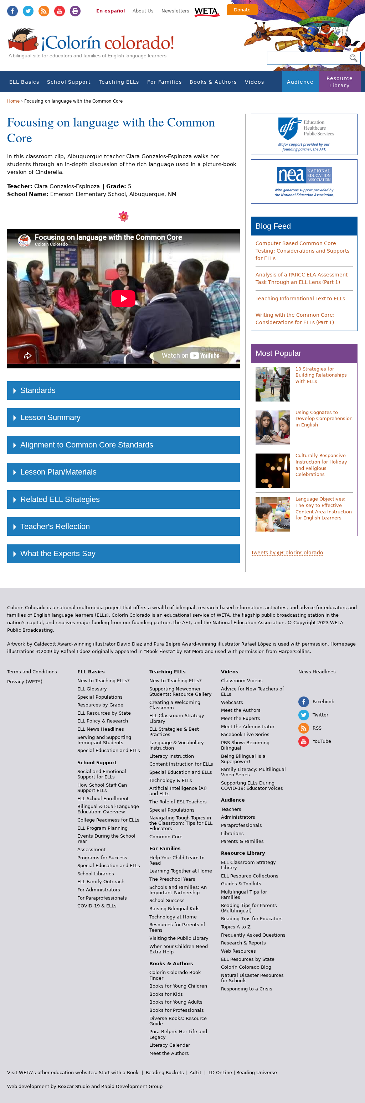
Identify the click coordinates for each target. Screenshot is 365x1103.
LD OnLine (220, 1072)
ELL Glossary (92, 689)
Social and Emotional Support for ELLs (101, 774)
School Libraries (95, 873)
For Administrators (98, 889)
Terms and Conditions (32, 671)
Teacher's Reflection (55, 526)
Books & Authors (213, 82)
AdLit (195, 1072)
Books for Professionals (176, 1010)
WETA (207, 11)
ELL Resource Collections (249, 876)
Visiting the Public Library (179, 938)
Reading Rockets (165, 1072)
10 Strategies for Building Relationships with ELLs (321, 375)
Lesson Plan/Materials (58, 471)
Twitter (28, 11)
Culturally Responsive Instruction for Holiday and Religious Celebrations (321, 465)
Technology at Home (173, 917)
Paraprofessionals (241, 825)
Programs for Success (102, 857)
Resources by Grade (100, 705)
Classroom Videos (242, 680)
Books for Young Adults (175, 1002)
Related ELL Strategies (60, 499)
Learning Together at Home (180, 871)
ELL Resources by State (104, 713)
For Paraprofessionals (102, 898)
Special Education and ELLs (108, 750)
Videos (254, 82)
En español (110, 11)
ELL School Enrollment (103, 798)
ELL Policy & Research (102, 721)
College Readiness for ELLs (108, 820)
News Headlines (317, 671)
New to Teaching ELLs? (103, 680)
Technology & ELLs (170, 780)
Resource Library (340, 82)
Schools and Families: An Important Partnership (178, 890)
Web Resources (238, 951)
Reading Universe (256, 1072)
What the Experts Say (58, 553)
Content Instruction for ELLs (181, 764)
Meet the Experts (240, 718)
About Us (143, 11)
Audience (300, 82)
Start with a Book (119, 1072)
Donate (242, 9)
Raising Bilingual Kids (174, 908)
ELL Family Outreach (100, 881)
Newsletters (175, 11)
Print (75, 11)
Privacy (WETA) (24, 681)
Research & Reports (243, 943)
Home (13, 101)
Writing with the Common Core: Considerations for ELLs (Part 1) (295, 318)
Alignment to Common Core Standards (86, 444)
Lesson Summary (50, 417)
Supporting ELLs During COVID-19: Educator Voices (252, 785)
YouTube (59, 11)
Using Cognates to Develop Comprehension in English (324, 419)
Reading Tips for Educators (252, 918)
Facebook (12, 11)
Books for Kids (166, 994)
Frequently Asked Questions (253, 935)
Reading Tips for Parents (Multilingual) (249, 908)
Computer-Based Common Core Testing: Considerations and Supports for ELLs (302, 250)
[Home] (94, 46)
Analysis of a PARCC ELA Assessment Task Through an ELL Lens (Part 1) (302, 278)
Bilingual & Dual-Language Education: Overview (108, 809)
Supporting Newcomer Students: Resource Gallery (180, 691)
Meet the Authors (169, 1053)
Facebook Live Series (245, 734)
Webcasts (232, 702)
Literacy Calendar (169, 1045)
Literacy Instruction (171, 756)
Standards (38, 390)
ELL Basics (24, 82)
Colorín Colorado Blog (246, 967)
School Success (167, 900)
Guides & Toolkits (241, 883)
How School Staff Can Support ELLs (102, 787)
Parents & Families (242, 841)
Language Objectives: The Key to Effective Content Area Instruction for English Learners (323, 508)
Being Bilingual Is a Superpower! (243, 759)
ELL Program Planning (102, 828)
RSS (43, 11)
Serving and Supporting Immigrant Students (104, 740)
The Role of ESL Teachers (178, 801)
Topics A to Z (236, 926)
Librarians (232, 833)
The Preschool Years (172, 879)
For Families (164, 82)
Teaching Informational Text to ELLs (300, 298)
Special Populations (100, 697)
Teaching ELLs (119, 82)
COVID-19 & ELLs (97, 905)
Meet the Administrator (247, 726)
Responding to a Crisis (246, 988)
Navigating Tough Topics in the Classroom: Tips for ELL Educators (180, 823)
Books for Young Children (178, 986)
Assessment (91, 849)
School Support (69, 82)
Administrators (238, 817)
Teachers (231, 809)
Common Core (165, 836)
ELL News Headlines (100, 729)
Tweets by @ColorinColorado (287, 552)
